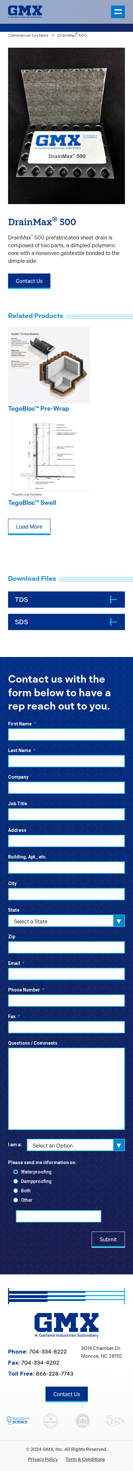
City (12, 883)
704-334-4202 (40, 1362)
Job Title (17, 803)
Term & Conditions (85, 1459)
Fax (14, 1016)
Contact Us (29, 281)
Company (18, 777)
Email (16, 963)
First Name (22, 723)
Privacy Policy (43, 1459)
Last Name (22, 750)
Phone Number (26, 989)
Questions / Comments (32, 1043)
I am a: (15, 1144)
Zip (11, 936)
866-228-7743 (54, 1373)
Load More (29, 526)
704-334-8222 (48, 1351)
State (13, 910)
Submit (108, 1239)
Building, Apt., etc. (27, 856)
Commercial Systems (28, 35)
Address (17, 830)
